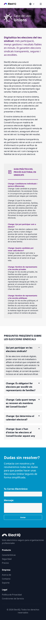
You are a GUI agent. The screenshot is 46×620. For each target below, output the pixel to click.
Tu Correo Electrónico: (16, 488)
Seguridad (7, 559)
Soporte (5, 582)
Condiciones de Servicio (13, 598)
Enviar (23, 517)
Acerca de (6, 574)
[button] (32, 4)
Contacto (6, 578)
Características (9, 555)
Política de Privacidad (12, 594)
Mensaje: (9, 500)
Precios (5, 563)
